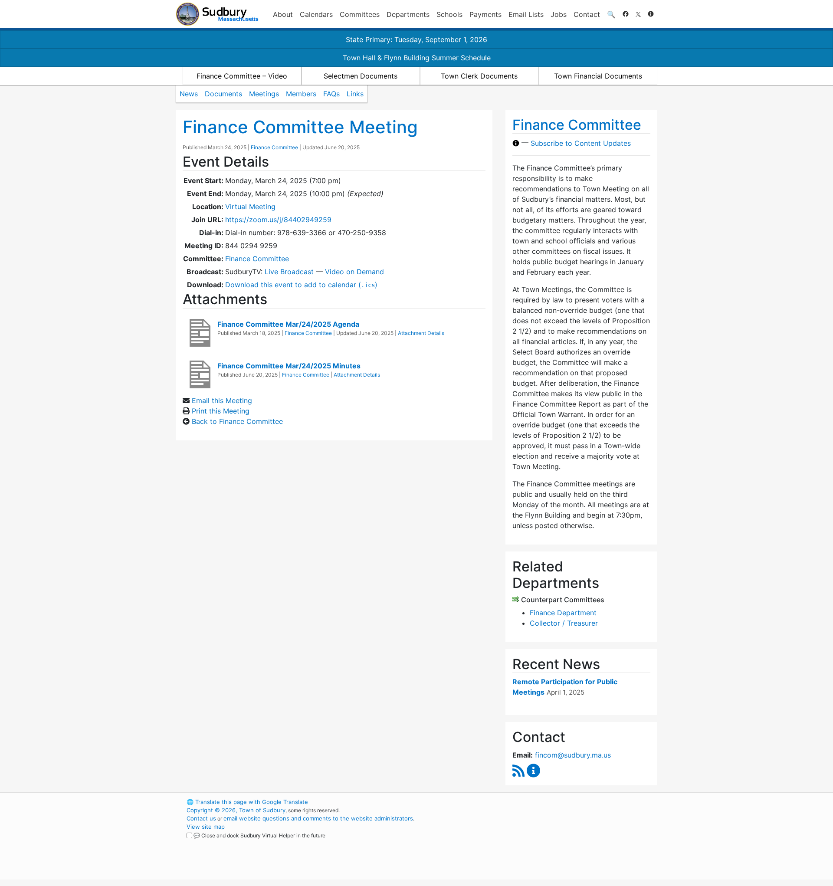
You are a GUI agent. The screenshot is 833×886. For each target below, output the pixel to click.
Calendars (316, 14)
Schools (449, 14)
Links (355, 93)
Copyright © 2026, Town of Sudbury (236, 810)
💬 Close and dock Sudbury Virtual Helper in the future (259, 835)
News (189, 93)
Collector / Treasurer (564, 623)
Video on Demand (354, 271)
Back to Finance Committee (237, 421)
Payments (485, 14)
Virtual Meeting (250, 206)
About (283, 14)
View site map (206, 826)
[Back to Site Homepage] (217, 14)
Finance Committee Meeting (300, 127)
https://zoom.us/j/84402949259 (278, 219)
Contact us (201, 818)
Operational (555, 843)
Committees (360, 14)
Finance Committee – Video (242, 76)
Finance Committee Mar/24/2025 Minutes (289, 365)
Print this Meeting (220, 411)
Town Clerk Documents (479, 76)
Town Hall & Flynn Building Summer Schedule (417, 57)
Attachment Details (421, 333)
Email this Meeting (222, 400)
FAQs (331, 93)
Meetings (264, 93)
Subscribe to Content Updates (581, 143)
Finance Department (563, 612)
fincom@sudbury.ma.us (573, 755)
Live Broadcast (289, 271)
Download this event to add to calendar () (301, 284)
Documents (223, 93)
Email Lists (526, 14)
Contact (587, 14)
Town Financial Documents (598, 76)
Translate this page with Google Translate (247, 801)
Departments (408, 14)
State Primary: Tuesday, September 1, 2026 (416, 39)
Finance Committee (274, 147)
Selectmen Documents (360, 76)
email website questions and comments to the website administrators (318, 818)
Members (301, 93)
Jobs (559, 14)
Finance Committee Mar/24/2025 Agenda (288, 324)
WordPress (540, 801)
